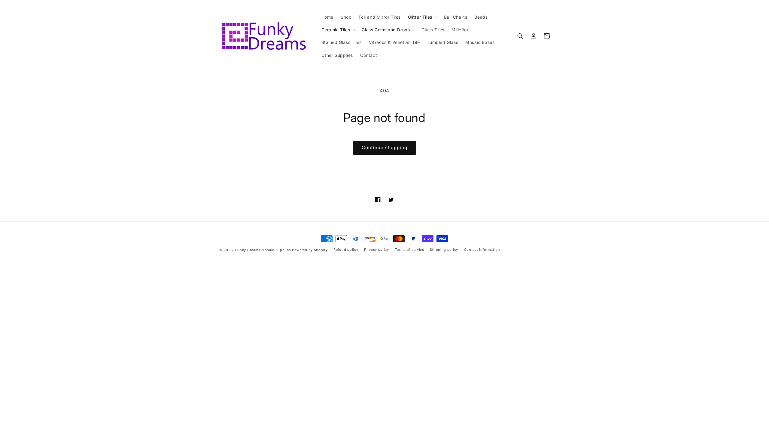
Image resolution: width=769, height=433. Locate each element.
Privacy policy (376, 249)
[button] (422, 17)
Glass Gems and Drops (386, 29)
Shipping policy (444, 249)
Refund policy (345, 249)
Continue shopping (384, 147)
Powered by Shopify (310, 250)
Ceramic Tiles (335, 29)
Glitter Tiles (420, 17)
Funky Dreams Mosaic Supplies (263, 250)
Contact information (482, 249)
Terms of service (409, 249)
